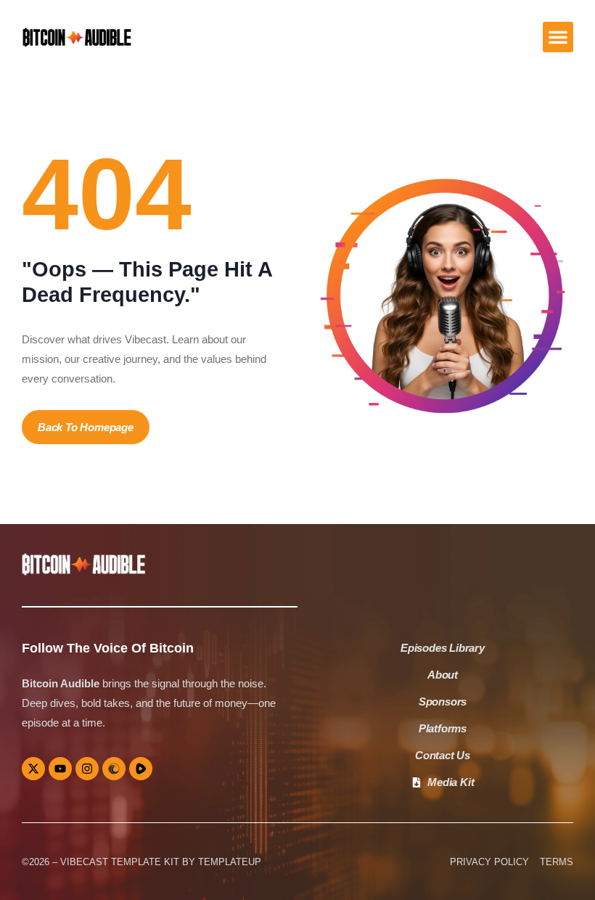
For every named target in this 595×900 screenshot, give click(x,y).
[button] (558, 37)
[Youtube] (60, 768)
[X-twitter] (33, 768)
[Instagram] (87, 768)
